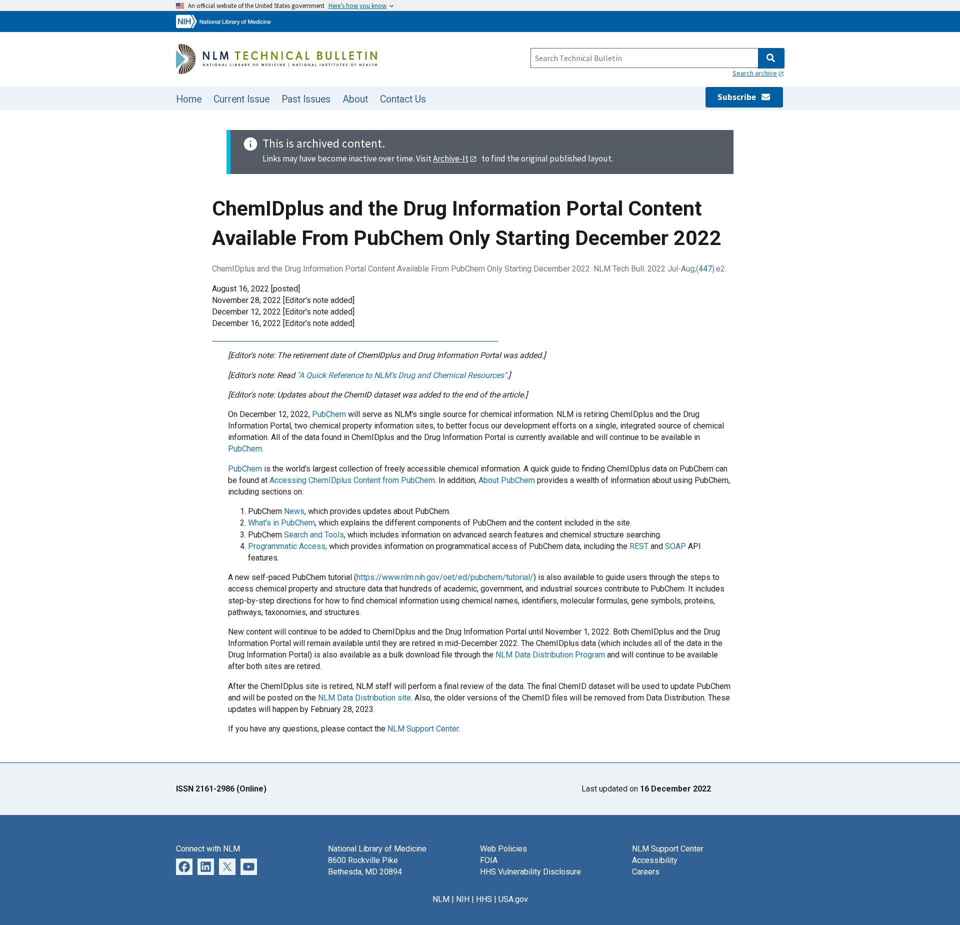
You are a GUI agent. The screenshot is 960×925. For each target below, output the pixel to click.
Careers (646, 871)
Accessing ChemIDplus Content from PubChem (352, 480)
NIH (463, 899)
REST (639, 546)
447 (705, 269)
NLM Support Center (423, 729)
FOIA (489, 860)
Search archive (754, 73)
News (294, 511)
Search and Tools (314, 535)
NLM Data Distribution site (364, 697)
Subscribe (739, 97)
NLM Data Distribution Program (550, 655)
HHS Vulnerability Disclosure (530, 871)
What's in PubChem (281, 523)
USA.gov (513, 899)
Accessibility (655, 860)
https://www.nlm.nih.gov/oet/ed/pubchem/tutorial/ (445, 577)
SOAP (675, 546)
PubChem (329, 414)
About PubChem (506, 480)
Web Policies (503, 849)
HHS (484, 899)
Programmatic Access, (287, 546)
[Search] (770, 58)
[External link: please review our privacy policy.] (184, 866)
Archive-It (450, 158)
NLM (441, 899)
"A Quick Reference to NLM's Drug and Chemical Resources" (401, 375)
